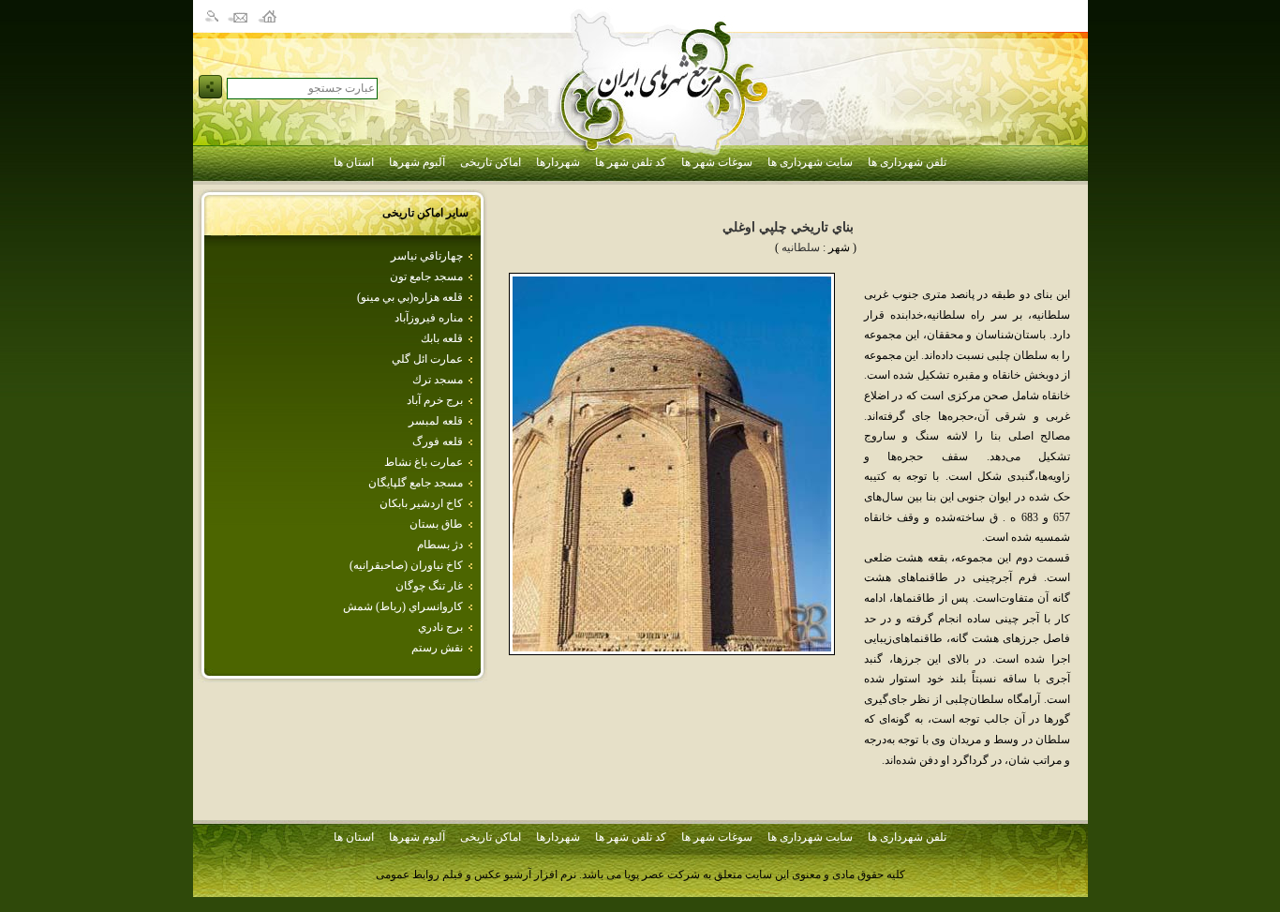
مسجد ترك (437, 379)
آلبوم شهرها (417, 162)
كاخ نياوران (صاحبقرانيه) (406, 565)
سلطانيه (800, 247)
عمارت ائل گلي (427, 359)
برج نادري (440, 627)
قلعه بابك (442, 338)
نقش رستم (437, 647)
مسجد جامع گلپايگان (415, 482)
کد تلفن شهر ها (630, 162)
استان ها (354, 162)
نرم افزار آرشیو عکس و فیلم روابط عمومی (476, 874)
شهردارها (558, 162)
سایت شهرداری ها (810, 162)
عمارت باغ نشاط (423, 462)
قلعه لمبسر (436, 420)
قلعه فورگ (437, 441)
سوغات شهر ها (716, 162)
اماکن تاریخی (490, 162)
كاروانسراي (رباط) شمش (403, 606)
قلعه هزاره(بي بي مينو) (410, 297)
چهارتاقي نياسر (427, 255)
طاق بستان (436, 524)
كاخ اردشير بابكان (421, 503)
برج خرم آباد (435, 400)
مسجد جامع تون (426, 276)
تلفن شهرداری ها (907, 162)
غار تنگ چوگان (429, 585)
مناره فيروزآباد (428, 317)
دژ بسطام (440, 544)
